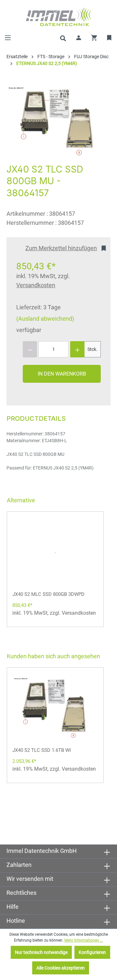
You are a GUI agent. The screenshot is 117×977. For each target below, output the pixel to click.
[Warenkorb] (94, 37)
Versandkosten (35, 285)
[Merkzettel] (109, 37)
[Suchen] (63, 37)
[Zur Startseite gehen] (58, 17)
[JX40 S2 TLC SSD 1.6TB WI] (55, 708)
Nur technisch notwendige (41, 952)
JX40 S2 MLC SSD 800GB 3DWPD (48, 594)
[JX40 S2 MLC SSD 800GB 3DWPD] (55, 552)
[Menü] (8, 37)
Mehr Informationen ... (83, 940)
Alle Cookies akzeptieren (60, 968)
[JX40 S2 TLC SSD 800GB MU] (55, 121)
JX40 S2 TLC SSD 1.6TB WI (41, 750)
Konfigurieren (92, 952)
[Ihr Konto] (78, 37)
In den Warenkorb (62, 374)
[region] (55, 121)
